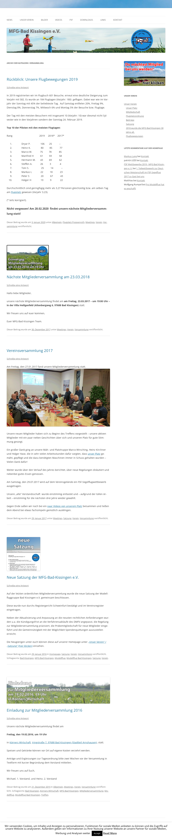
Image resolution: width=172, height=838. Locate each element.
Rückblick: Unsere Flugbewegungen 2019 (42, 79)
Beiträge (130, 120)
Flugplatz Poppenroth (73, 222)
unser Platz (94, 453)
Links (103, 19)
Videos (58, 19)
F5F (71, 19)
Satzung (67, 518)
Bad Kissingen (27, 658)
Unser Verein (27, 19)
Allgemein (57, 222)
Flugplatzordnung (135, 115)
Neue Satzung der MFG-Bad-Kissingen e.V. (43, 577)
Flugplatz (16, 192)
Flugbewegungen (134, 136)
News (9, 19)
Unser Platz (131, 107)
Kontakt (117, 19)
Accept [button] (97, 833)
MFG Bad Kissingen (44, 658)
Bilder (44, 19)
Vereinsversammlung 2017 (30, 350)
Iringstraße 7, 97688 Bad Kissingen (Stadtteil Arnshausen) (64, 742)
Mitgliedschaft (133, 111)
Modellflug (60, 658)
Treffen (44, 794)
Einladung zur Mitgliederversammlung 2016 (44, 710)
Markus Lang (130, 156)
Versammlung (82, 329)
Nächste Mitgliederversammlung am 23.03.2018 (48, 276)
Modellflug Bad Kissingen (79, 658)
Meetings (90, 222)
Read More (110, 833)
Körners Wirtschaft (20, 742)
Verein (99, 222)
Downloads (86, 19)
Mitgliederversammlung (91, 790)
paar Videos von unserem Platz (64, 506)
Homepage (54, 654)
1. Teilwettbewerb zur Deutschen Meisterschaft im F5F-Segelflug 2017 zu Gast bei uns (144, 172)
